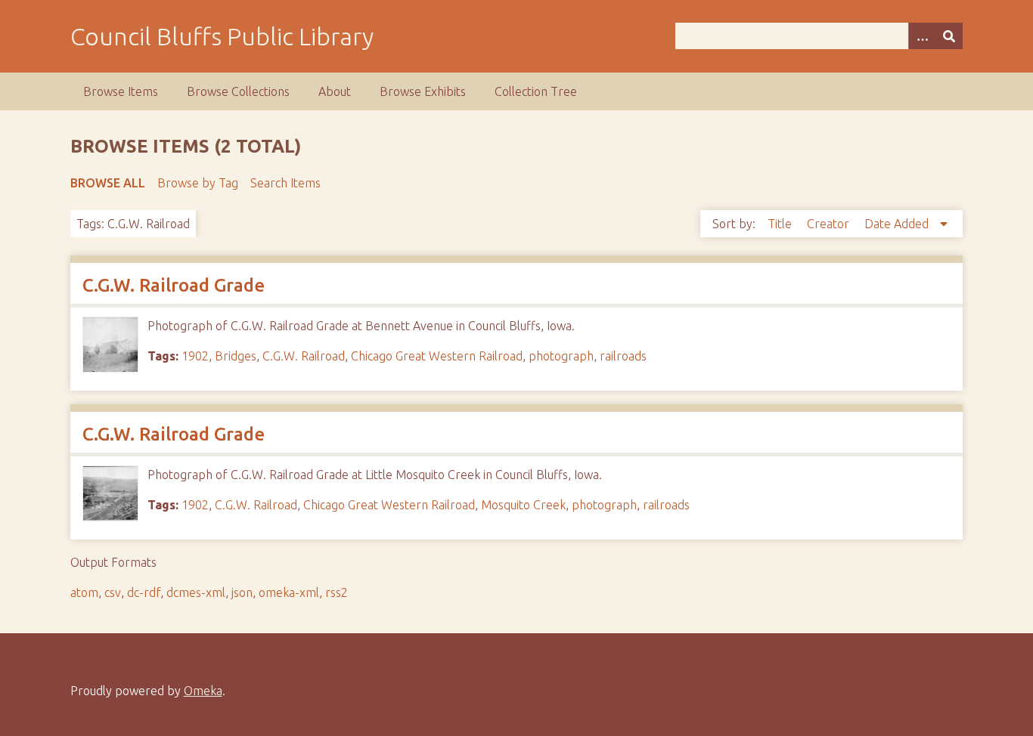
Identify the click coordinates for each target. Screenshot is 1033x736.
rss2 (336, 592)
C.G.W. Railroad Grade (173, 285)
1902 (195, 356)
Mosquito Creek (523, 505)
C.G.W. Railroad (303, 356)
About (334, 91)
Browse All (107, 183)
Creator (829, 223)
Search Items (285, 183)
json (242, 592)
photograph (561, 356)
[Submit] (949, 36)
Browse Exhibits (423, 91)
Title (781, 223)
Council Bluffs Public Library (222, 36)
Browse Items (120, 91)
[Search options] (921, 36)
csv (112, 592)
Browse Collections (238, 91)
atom (84, 592)
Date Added (898, 223)
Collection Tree (536, 91)
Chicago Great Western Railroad (437, 356)
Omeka (203, 690)
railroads (623, 356)
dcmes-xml (195, 592)
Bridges (235, 356)
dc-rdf (143, 592)
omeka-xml (289, 592)
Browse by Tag (197, 183)
